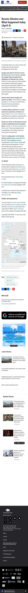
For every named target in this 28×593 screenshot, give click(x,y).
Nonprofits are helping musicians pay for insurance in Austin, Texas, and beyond (19, 434)
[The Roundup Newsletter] (14, 335)
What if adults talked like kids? (10, 385)
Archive (5, 560)
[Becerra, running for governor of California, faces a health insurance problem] (8, 453)
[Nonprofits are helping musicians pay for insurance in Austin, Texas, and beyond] (8, 433)
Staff (4, 547)
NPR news (9, 280)
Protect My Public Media (9, 557)
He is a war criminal (16, 114)
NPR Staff (9, 28)
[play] (2, 591)
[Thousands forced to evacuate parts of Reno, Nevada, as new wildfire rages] (7, 359)
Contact (5, 536)
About (4, 533)
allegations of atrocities (9, 102)
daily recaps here (9, 207)
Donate (23, 2)
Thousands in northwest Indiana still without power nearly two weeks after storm (19, 418)
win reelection (6, 185)
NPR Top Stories (11, 284)
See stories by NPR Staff (9, 304)
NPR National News (12, 277)
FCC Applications (7, 554)
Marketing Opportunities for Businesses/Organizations (10, 543)
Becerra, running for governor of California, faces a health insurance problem (19, 454)
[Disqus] (14, 484)
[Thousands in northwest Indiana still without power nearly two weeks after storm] (8, 417)
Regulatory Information (9, 550)
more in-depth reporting (18, 204)
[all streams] (26, 591)
